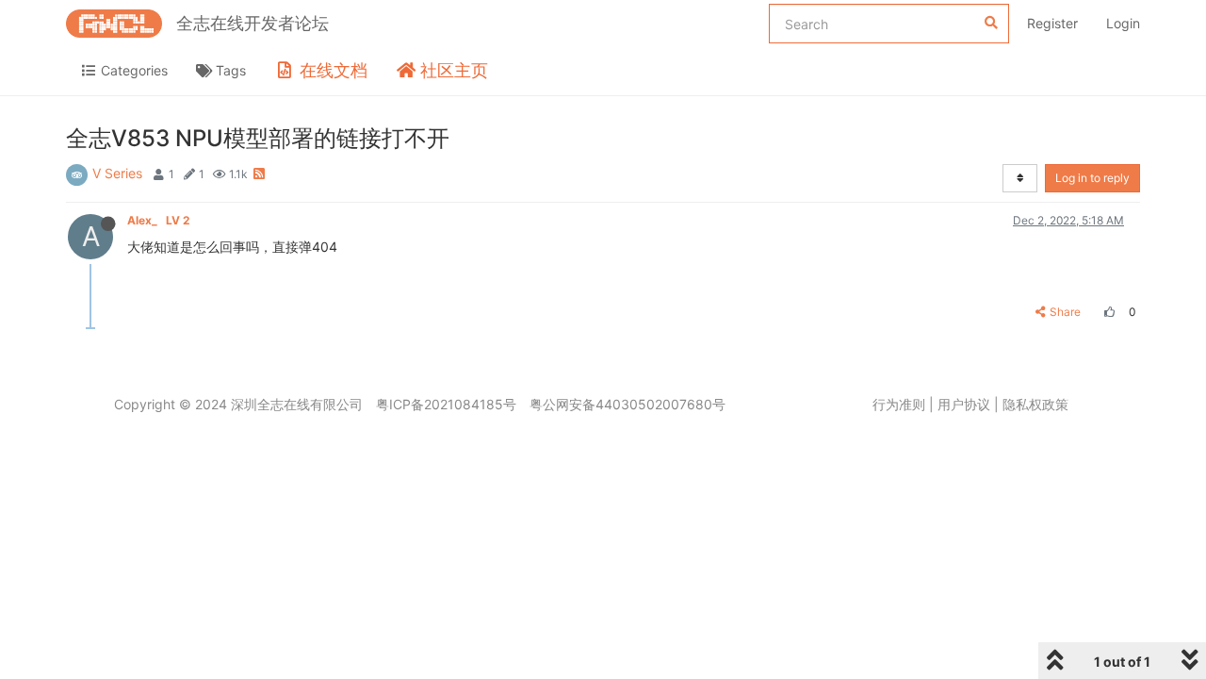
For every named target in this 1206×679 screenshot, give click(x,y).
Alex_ (158, 220)
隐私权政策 (1035, 404)
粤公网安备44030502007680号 (627, 404)
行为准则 (898, 404)
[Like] (1107, 311)
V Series (117, 173)
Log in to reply (1092, 178)
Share (1065, 312)
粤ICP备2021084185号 (446, 404)
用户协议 (963, 404)
